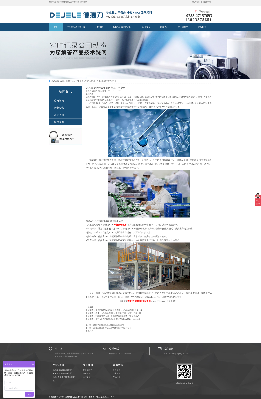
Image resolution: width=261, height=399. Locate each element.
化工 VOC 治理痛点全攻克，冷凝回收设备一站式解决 (113, 319)
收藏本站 (207, 2)
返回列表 (89, 331)
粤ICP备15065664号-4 (105, 397)
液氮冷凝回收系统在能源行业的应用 (108, 325)
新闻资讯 (164, 27)
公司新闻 (59, 100)
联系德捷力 (87, 374)
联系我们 (196, 2)
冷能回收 (99, 27)
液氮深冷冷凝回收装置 (62, 374)
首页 (56, 27)
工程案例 (86, 377)
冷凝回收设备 (120, 224)
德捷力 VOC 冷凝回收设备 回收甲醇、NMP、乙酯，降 (113, 313)
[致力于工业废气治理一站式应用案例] (130, 78)
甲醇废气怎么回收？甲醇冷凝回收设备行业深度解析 (112, 316)
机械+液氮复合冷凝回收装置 (64, 379)
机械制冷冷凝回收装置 (62, 370)
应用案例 (146, 27)
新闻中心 (70, 81)
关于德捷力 (183, 27)
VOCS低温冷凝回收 (76, 27)
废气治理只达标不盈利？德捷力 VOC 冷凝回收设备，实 (114, 310)
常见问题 (59, 114)
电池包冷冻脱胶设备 (122, 27)
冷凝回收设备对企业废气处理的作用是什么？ (112, 328)
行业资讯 (59, 107)
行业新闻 (79, 81)
